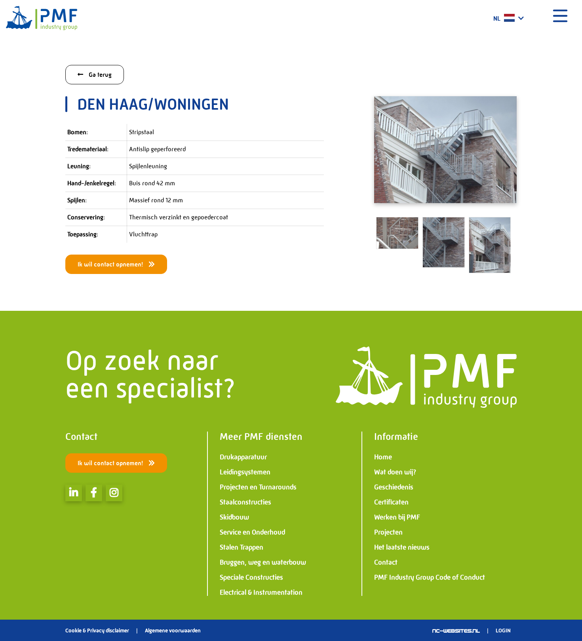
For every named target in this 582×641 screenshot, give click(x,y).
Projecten (388, 532)
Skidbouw (234, 517)
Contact (386, 562)
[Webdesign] (456, 630)
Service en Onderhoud (252, 532)
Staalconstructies (245, 502)
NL (497, 18)
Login (503, 630)
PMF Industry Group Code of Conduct (429, 577)
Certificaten (391, 502)
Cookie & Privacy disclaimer (97, 630)
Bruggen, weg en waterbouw (263, 562)
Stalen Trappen (241, 547)
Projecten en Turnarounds (258, 487)
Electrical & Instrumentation (261, 592)
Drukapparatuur (243, 456)
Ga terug (99, 74)
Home (383, 456)
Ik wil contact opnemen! (111, 264)
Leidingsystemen (245, 472)
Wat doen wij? (395, 472)
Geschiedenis (393, 487)
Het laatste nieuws (402, 547)
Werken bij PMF (397, 517)
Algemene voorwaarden (173, 630)
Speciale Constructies (251, 577)
